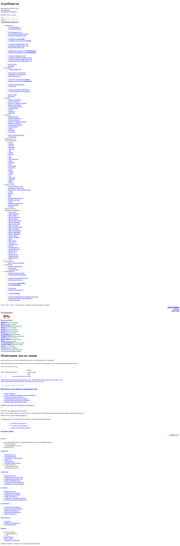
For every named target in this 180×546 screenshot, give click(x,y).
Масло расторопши (15, 230)
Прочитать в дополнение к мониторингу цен (19, 389)
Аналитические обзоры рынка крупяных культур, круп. (47, 379)
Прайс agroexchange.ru (15, 280)
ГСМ (10, 259)
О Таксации (12, 288)
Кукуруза (11, 149)
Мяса (10, 195)
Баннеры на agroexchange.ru (13, 509)
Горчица (11, 144)
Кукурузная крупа (14, 217)
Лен (10, 150)
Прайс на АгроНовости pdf (17, 35)
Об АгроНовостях (14, 27)
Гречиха (11, 145)
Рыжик (11, 171)
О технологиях (13, 108)
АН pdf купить (9, 461)
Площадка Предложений (16, 273)
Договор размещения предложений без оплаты (23, 297)
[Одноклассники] (176, 435)
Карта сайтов (12, 64)
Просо (11, 161)
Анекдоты (11, 113)
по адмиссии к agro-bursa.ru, (19, 423)
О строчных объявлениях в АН (18, 44)
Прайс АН (7, 460)
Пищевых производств (15, 203)
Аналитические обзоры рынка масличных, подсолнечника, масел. (19, 381)
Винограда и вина (14, 200)
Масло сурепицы (14, 237)
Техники (11, 206)
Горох (10, 142)
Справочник (12, 86)
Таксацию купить (10, 524)
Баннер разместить (10, 514)
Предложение (16, 283)
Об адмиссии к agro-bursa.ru (17, 73)
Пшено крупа (13, 251)
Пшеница (12, 162)
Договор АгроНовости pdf (16, 56)
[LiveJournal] (178, 435)
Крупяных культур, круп (16, 188)
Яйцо (10, 181)
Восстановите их (21, 415)
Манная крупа (13, 219)
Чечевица (12, 179)
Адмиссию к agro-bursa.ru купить (15, 498)
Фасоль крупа (13, 254)
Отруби (11, 246)
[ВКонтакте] (172, 435)
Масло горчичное (14, 222)
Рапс (10, 164)
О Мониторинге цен (14, 29)
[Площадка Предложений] (6, 320)
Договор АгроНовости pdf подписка (20, 57)
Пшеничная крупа (14, 249)
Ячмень (11, 183)
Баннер (14, 285)
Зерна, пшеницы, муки (15, 186)
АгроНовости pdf (16, 39)
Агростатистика (13, 270)
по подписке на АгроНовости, (19, 425)
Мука (10, 239)
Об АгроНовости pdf (15, 32)
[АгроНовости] (5, 10)
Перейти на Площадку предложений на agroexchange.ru (17, 405)
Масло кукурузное (14, 224)
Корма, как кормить (14, 105)
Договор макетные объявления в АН (20, 61)
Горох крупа (12, 212)
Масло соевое (13, 235)
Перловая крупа (14, 247)
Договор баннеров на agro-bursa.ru (19, 91)
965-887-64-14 (8, 537)
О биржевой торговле (15, 106)
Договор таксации (14, 300)
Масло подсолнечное (15, 227)
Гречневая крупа (14, 214)
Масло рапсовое (14, 229)
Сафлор (11, 172)
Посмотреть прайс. (7, 431)
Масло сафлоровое (14, 234)
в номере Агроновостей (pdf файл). (21, 427)
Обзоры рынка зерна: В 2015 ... (14, 397)
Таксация (7, 521)
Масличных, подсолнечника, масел (19, 190)
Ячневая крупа (13, 257)
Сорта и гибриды (13, 101)
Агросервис (173, 307)
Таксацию (14, 293)
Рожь (10, 169)
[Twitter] (174, 435)
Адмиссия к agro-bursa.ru (9, 11)
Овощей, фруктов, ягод (15, 198)
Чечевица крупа (14, 256)
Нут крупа (12, 242)
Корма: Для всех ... (10, 393)
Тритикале (12, 177)
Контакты (11, 66)
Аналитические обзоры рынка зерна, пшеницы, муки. (16, 379)
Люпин (11, 152)
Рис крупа (12, 252)
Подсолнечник (13, 159)
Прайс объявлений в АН (16, 47)
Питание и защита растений (17, 103)
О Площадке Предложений (17, 275)
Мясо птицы (12, 241)
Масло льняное (13, 225)
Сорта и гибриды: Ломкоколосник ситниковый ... (20, 395)
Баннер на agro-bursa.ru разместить (15, 500)
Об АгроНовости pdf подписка (18, 34)
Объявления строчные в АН (22, 51)
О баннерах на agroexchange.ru (18, 278)
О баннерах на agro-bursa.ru (17, 74)
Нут (10, 156)
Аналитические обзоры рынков (11, 351)
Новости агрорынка (14, 100)
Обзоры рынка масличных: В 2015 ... (16, 402)
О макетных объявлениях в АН (18, 46)
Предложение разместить (12, 512)
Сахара (10, 191)
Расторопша (12, 166)
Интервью (11, 111)
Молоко (11, 154)
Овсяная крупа (13, 244)
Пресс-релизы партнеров (16, 84)
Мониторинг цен (9, 454)
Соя (10, 176)
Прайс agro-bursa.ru (14, 76)
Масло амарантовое (15, 220)
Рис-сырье (12, 167)
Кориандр (12, 147)
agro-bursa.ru (4, 487)
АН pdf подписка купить (12, 463)
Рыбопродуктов (13, 205)
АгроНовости (4, 451)
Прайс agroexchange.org (15, 290)
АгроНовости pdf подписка (19, 40)
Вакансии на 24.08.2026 (12, 540)
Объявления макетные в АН (22, 52)
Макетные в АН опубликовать (14, 484)
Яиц (9, 196)
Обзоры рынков (13, 116)
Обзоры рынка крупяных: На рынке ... (16, 398)
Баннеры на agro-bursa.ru (20, 81)
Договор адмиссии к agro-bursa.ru (19, 89)
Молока (10, 193)
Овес (10, 157)
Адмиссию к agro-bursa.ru (19, 79)
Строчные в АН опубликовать (14, 482)
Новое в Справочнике (15, 266)
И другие (41, 381)
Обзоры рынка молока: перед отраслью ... (17, 400)
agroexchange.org (5, 517)
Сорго (10, 174)
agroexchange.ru (5, 503)
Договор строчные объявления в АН (20, 59)
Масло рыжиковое (14, 232)
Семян (10, 201)
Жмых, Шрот (13, 215)
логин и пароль (64, 413)
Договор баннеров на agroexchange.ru (20, 298)
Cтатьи (10, 110)
